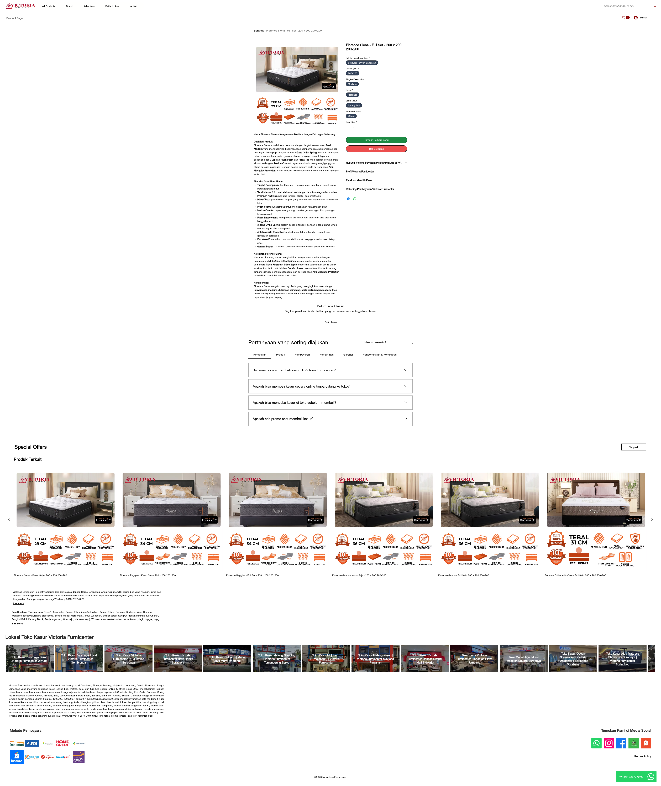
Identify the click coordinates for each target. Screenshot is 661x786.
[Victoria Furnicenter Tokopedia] (633, 743)
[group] (330, 522)
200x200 (108, 698)
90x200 (47, 698)
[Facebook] (621, 743)
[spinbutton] (354, 128)
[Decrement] (349, 128)
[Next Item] (649, 658)
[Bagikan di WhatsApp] (355, 197)
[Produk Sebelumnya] (9, 519)
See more (18, 603)
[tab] (259, 354)
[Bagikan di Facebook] (348, 197)
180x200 (90, 698)
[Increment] (359, 128)
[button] (50, 6)
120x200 (68, 698)
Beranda (259, 30)
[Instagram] (609, 743)
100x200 (57, 698)
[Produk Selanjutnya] (652, 519)
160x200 (79, 698)
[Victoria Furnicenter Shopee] (646, 743)
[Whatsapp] (651, 776)
